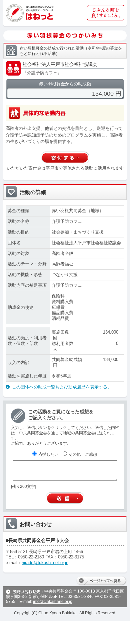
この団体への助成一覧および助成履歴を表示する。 (62, 386)
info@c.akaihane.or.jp (52, 601)
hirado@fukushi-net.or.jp (45, 562)
